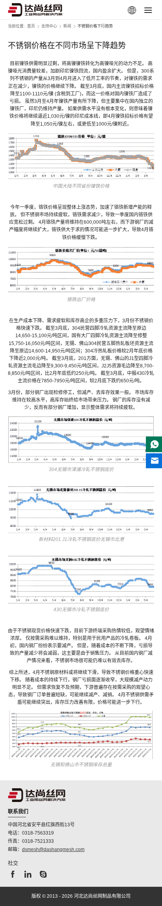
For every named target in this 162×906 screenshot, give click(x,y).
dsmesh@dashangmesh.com (53, 849)
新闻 (67, 26)
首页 (31, 26)
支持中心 (49, 26)
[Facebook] (12, 876)
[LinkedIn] (28, 876)
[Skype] (43, 876)
